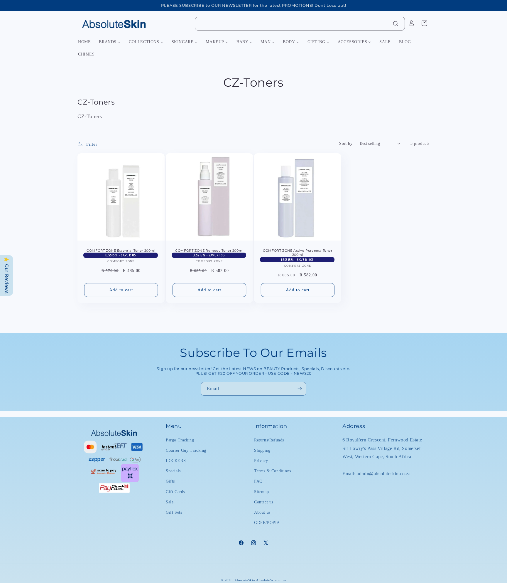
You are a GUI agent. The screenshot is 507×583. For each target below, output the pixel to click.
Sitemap (261, 491)
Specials (173, 470)
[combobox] (300, 23)
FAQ (258, 481)
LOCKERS (176, 460)
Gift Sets (174, 512)
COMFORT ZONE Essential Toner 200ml (121, 250)
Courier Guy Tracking (186, 450)
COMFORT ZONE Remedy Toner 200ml (209, 250)
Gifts (170, 481)
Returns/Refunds (269, 440)
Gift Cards (175, 491)
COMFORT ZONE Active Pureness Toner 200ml (297, 252)
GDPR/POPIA (267, 522)
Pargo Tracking (180, 440)
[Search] (395, 23)
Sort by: (346, 143)
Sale (169, 502)
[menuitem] (84, 42)
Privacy (261, 460)
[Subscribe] (299, 389)
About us (262, 512)
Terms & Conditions (272, 470)
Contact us (263, 502)
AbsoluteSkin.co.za (271, 580)
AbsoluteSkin (244, 580)
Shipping (262, 450)
